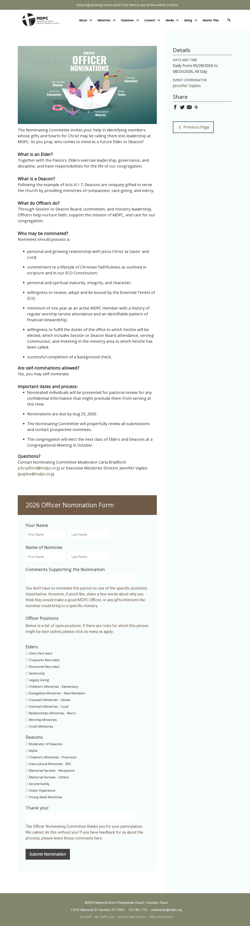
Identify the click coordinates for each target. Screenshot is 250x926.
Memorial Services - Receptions (52, 771)
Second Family (39, 784)
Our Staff (85, 917)
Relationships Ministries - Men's (52, 713)
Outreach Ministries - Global (49, 700)
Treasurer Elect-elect (44, 660)
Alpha (33, 751)
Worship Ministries (43, 720)
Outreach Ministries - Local (48, 706)
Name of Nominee (44, 547)
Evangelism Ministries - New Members (57, 693)
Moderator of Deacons (45, 744)
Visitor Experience (42, 790)
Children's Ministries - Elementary (53, 687)
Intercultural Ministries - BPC (50, 764)
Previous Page (195, 127)
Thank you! (37, 807)
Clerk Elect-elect (40, 653)
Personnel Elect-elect (44, 667)
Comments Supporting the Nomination (65, 569)
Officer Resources (160, 917)
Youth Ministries (41, 726)
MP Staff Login (104, 917)
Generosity (37, 673)
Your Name (37, 525)
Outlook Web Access (131, 917)
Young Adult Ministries (45, 797)
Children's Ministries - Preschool (52, 757)
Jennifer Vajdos (187, 85)
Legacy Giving (39, 680)
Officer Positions (42, 618)
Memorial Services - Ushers (49, 777)
